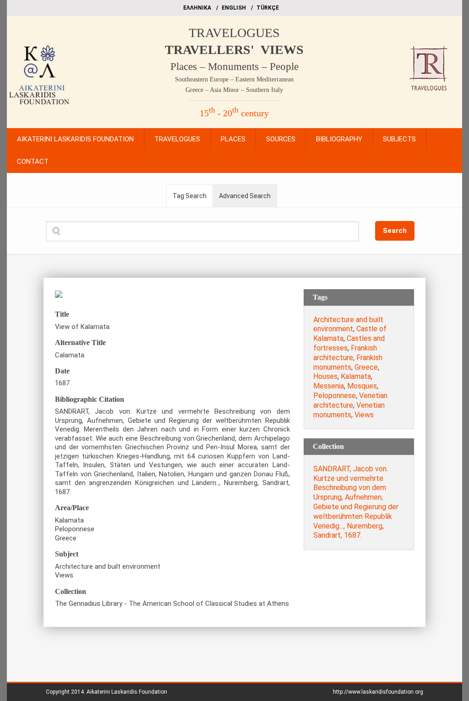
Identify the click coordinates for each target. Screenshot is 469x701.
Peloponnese (334, 395)
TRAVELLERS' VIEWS (234, 50)
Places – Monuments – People (234, 66)
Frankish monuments (347, 362)
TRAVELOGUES (234, 33)
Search (395, 230)
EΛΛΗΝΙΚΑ (197, 8)
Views (364, 414)
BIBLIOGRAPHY (339, 139)
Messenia (328, 386)
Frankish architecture (345, 353)
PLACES (233, 139)
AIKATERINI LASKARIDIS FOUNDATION (75, 139)
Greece (366, 367)
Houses (325, 376)
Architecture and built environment (348, 324)
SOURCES (280, 139)
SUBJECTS (399, 139)
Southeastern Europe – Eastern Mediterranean (234, 79)
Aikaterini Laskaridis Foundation (127, 692)
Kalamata (356, 376)
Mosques (362, 386)
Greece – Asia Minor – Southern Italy (234, 89)
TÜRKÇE (267, 8)
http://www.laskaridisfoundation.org (378, 692)
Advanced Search (245, 196)
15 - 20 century (234, 113)
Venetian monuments (349, 410)
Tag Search (190, 196)
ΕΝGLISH (234, 8)
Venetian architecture (350, 400)
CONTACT (33, 161)
